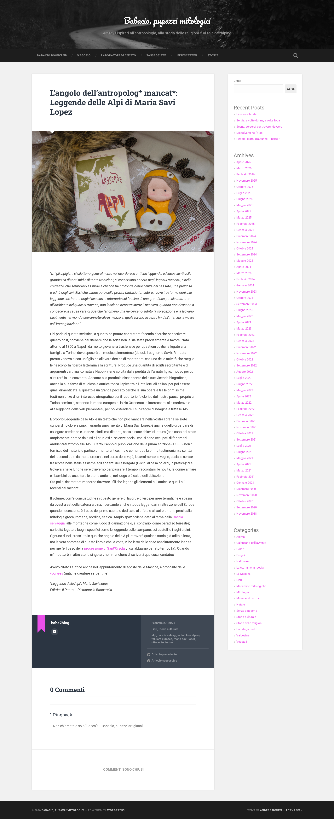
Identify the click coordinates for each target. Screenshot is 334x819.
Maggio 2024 (244, 260)
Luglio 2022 (243, 378)
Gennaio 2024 (245, 285)
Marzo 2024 (243, 273)
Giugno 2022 (244, 384)
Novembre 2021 (246, 427)
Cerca (237, 81)
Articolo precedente (164, 654)
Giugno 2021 (244, 452)
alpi (154, 635)
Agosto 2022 (244, 371)
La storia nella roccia (250, 567)
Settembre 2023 (246, 304)
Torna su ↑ (294, 810)
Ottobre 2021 (244, 433)
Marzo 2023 (243, 328)
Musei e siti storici (248, 598)
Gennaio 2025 (245, 230)
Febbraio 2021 (245, 476)
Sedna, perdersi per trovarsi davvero (259, 126)
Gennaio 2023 (245, 341)
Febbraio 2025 (245, 223)
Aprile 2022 (243, 396)
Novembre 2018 (246, 513)
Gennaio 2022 (245, 415)
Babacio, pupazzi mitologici (167, 20)
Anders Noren (271, 810)
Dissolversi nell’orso (249, 133)
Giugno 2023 (244, 310)
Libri (154, 629)
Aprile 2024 (243, 267)
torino (169, 642)
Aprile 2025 (243, 211)
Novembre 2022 (246, 353)
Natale (240, 604)
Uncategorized (245, 629)
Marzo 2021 (243, 470)
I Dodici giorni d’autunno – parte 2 (258, 139)
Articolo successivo (164, 660)
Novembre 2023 (246, 291)
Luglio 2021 (243, 446)
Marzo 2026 (243, 168)
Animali (241, 537)
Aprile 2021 (243, 464)
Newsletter (187, 55)
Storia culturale (168, 629)
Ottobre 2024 (244, 248)
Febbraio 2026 (245, 174)
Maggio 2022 (244, 390)
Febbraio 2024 (245, 279)
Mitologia (242, 592)
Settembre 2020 (246, 507)
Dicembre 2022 (246, 347)
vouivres (56, 573)
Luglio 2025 (243, 193)
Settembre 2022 (246, 365)
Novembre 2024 (246, 242)
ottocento (158, 642)
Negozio (84, 55)
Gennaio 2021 (245, 482)
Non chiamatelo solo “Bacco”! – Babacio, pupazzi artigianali (98, 726)
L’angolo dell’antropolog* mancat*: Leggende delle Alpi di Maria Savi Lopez (113, 102)
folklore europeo (162, 639)
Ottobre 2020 (244, 501)
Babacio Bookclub (52, 55)
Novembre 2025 (246, 180)
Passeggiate (156, 55)
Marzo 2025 (243, 217)
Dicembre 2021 (246, 421)
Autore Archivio (54, 631)
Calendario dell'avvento (251, 543)
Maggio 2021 (244, 458)
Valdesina (242, 635)
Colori (240, 549)
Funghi (240, 555)
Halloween (243, 561)
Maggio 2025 (244, 205)
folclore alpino (190, 635)
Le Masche (243, 574)
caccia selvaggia (169, 635)
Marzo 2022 (243, 402)
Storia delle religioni (249, 623)
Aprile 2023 (243, 322)
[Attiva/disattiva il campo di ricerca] (295, 55)
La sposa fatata (246, 114)
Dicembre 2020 (246, 489)
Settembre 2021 (246, 439)
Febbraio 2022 (245, 409)
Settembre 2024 (246, 254)
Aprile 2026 (243, 162)
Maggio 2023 (244, 316)
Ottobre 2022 (244, 359)
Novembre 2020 (246, 495)
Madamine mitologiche (251, 586)
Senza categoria (246, 610)
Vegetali (241, 641)
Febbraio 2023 (245, 334)
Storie (213, 55)
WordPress (116, 810)
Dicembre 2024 (246, 236)
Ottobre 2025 (244, 187)
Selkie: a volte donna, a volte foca (258, 120)
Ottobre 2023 (244, 298)
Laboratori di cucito (118, 55)
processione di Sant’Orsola (104, 548)
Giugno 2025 (244, 199)
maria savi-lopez (184, 639)
